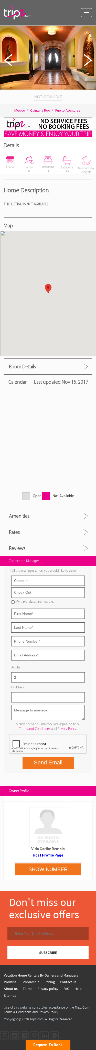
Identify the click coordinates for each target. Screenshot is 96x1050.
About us (11, 988)
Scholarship (30, 982)
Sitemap (10, 995)
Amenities (19, 516)
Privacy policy (47, 988)
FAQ (66, 988)
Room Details (22, 366)
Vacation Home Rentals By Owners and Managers (41, 975)
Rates (14, 532)
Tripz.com (37, 1019)
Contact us (68, 982)
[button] (91, 30)
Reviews (17, 548)
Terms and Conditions (34, 729)
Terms (27, 988)
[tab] (48, 366)
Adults (15, 667)
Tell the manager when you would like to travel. (43, 570)
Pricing (50, 982)
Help (78, 988)
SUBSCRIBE (48, 952)
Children (17, 687)
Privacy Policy (67, 729)
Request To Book (48, 1045)
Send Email (48, 762)
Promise (10, 982)
